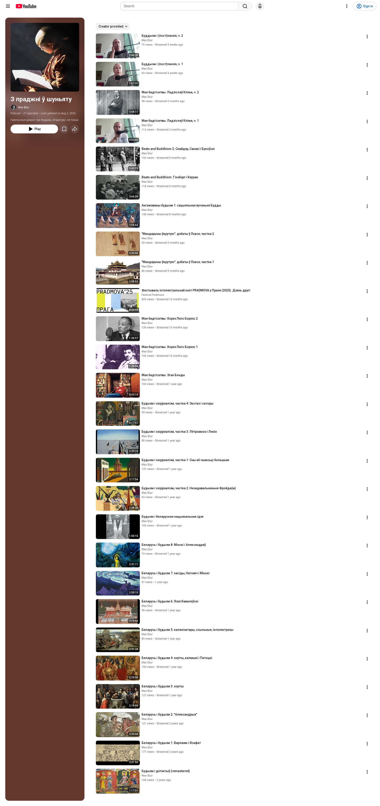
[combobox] (180, 6)
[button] (45, 57)
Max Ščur (23, 107)
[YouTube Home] (25, 6)
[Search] (245, 6)
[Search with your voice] (260, 6)
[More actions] (367, 36)
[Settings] (346, 6)
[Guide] (8, 6)
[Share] (74, 129)
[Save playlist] (64, 129)
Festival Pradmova (153, 294)
